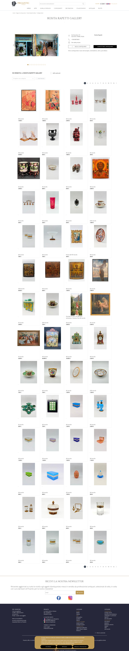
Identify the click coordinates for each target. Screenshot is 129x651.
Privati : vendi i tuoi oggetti (19, 615)
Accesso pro (15, 614)
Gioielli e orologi (45, 8)
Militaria (78, 630)
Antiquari (92, 8)
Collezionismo (81, 8)
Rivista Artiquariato (50, 622)
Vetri (106, 627)
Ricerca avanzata (101, 633)
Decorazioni (69, 8)
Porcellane (107, 621)
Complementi (58, 8)
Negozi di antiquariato (21, 13)
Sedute (78, 614)
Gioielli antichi (80, 623)
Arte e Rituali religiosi (81, 629)
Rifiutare (64, 646)
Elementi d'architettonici (111, 614)
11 (111, 83)
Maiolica (107, 623)
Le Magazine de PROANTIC (52, 619)
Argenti (106, 626)
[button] (40, 78)
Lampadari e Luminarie (110, 615)
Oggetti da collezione (81, 627)
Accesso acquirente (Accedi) (19, 620)
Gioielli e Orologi (80, 621)
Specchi (106, 617)
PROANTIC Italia (48, 614)
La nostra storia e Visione (50, 611)
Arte (35, 8)
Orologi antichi (108, 612)
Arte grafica (79, 617)
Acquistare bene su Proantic (19, 622)
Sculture (78, 618)
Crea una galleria (16, 611)
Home (14, 13)
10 (108, 83)
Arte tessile (107, 629)
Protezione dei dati (48, 628)
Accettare (48, 646)
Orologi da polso (80, 624)
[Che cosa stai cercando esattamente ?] (83, 4)
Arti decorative (108, 618)
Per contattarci (47, 612)
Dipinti (78, 620)
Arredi (29, 8)
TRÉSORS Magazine (50, 620)
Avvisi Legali (47, 627)
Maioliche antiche (109, 624)
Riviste (100, 8)
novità (97, 3)
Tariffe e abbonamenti (17, 612)
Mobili (78, 612)
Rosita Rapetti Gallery (31, 13)
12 (113, 83)
